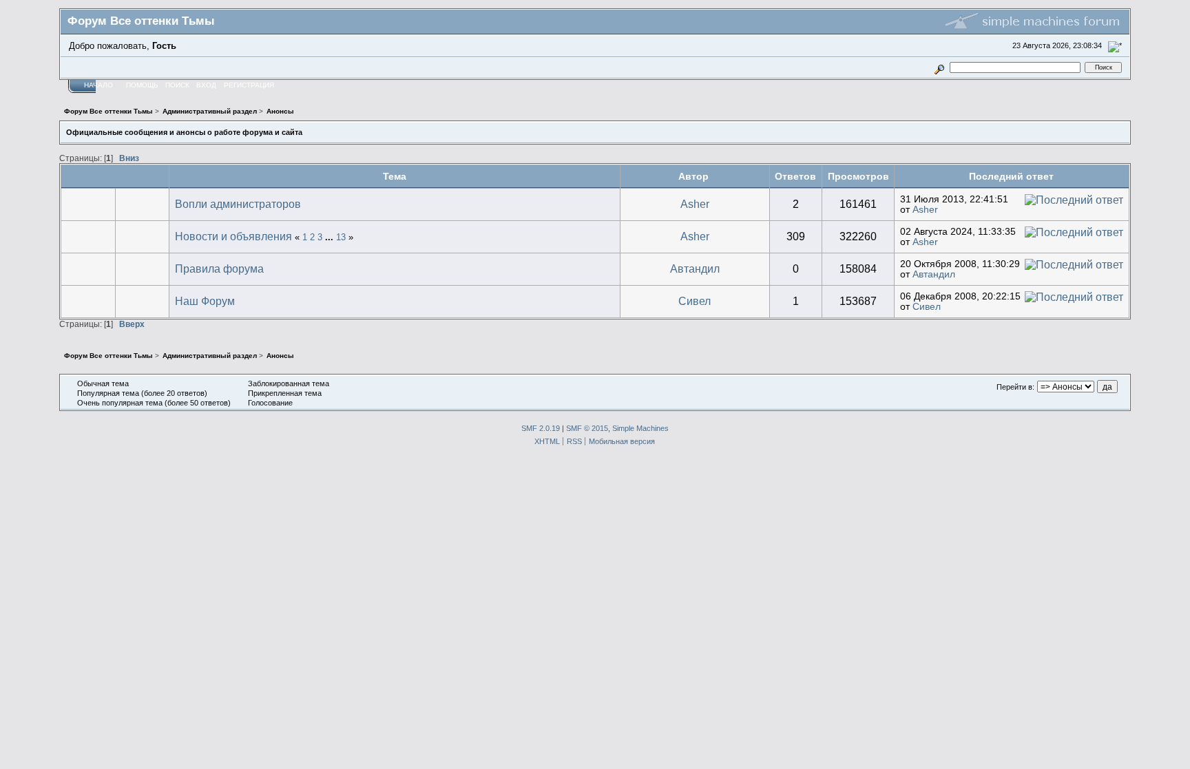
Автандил (695, 269)
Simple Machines (640, 428)
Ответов (795, 176)
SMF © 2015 (587, 428)
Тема (394, 176)
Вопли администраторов (238, 204)
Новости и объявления (233, 236)
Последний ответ (1011, 176)
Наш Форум (205, 301)
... (330, 237)
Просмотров (858, 176)
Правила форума (219, 269)
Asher (694, 204)
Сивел (694, 301)
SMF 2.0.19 (540, 428)
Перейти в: (1015, 387)
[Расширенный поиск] (939, 67)
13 (341, 237)
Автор (694, 176)
